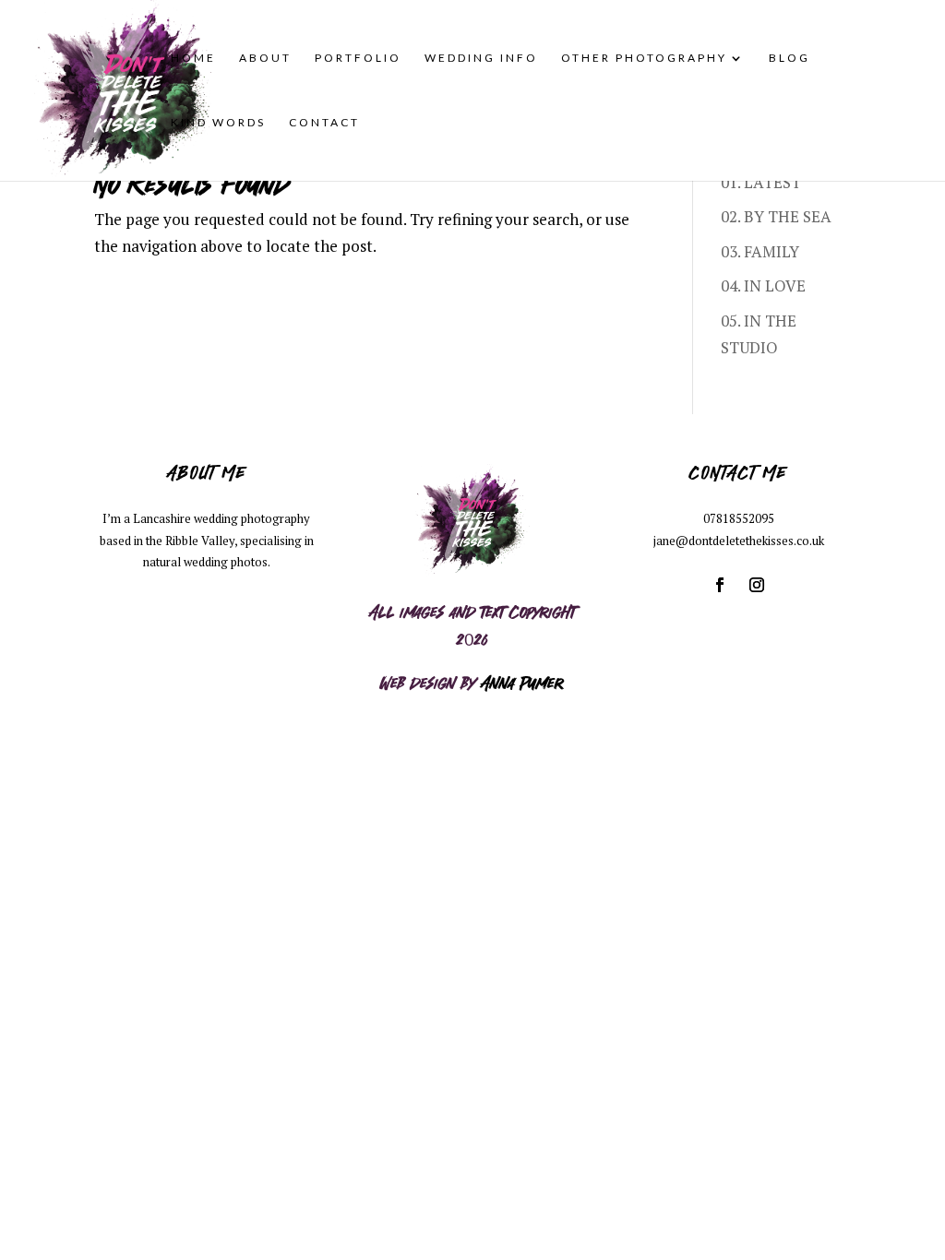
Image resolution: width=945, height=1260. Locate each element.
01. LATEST (761, 182)
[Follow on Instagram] (757, 585)
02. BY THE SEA (776, 216)
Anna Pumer (522, 682)
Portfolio (358, 58)
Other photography (644, 58)
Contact (324, 122)
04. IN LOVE (763, 285)
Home (193, 58)
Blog (789, 58)
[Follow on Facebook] (720, 585)
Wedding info (481, 58)
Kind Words (218, 122)
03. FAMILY (760, 251)
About (265, 58)
